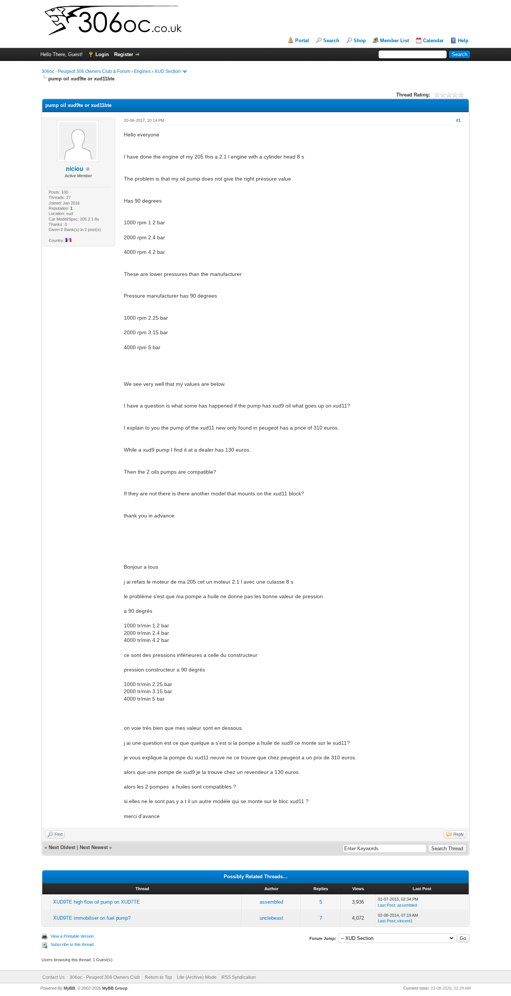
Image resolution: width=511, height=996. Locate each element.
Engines (142, 71)
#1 (458, 120)
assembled (271, 902)
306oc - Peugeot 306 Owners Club (105, 977)
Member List (394, 40)
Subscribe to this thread (72, 944)
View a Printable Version (72, 936)
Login (102, 54)
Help (463, 40)
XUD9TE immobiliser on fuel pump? (92, 918)
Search (331, 40)
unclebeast (271, 918)
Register (123, 54)
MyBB (69, 988)
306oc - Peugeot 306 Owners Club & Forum (86, 71)
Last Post (386, 905)
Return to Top (158, 977)
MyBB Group (115, 988)
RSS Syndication (238, 977)
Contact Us (53, 977)
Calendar (433, 40)
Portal (302, 40)
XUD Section (167, 71)
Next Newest (94, 847)
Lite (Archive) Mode (197, 977)
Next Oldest (62, 847)
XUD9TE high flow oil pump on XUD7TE (96, 902)
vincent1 (405, 921)
